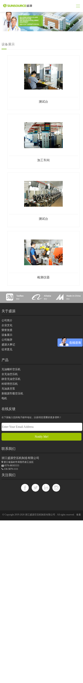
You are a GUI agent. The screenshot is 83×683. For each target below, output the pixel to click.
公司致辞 (7, 339)
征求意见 (7, 349)
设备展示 (7, 334)
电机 (4, 398)
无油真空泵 (8, 388)
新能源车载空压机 (12, 393)
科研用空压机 (10, 383)
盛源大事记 (8, 344)
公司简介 (7, 320)
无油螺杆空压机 (11, 369)
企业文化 (7, 325)
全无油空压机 (10, 374)
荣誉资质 (7, 330)
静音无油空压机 (11, 379)
